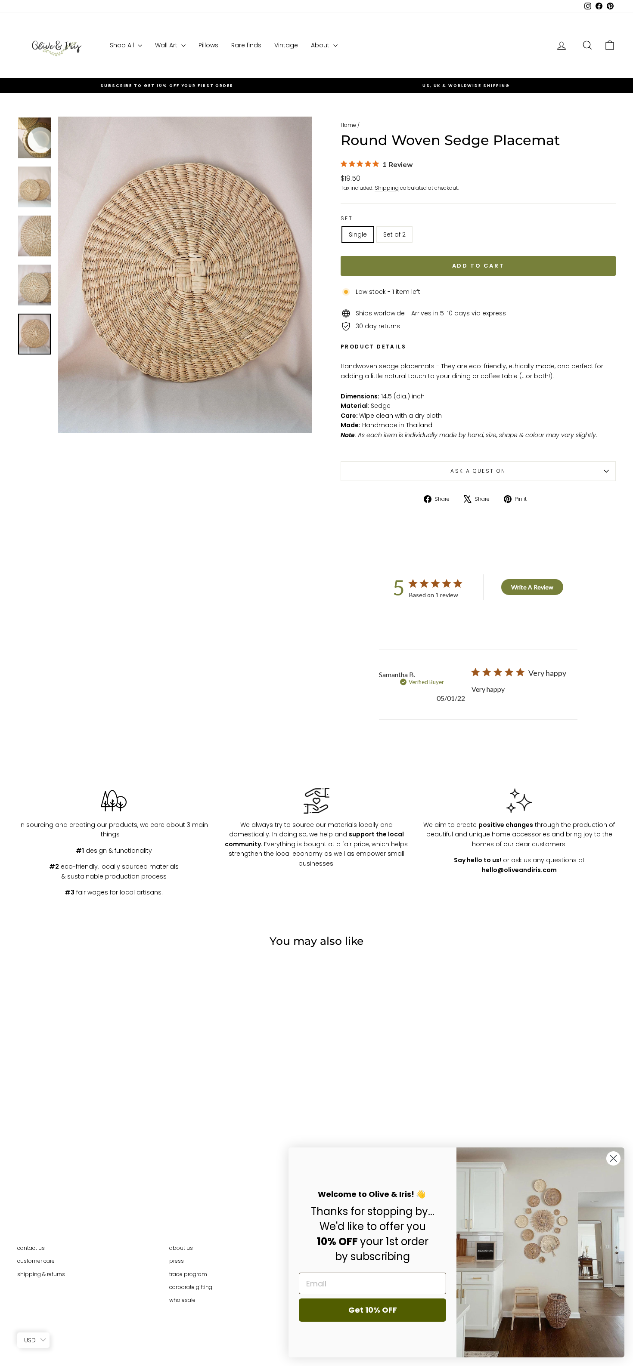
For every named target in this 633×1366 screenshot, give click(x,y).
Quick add (89, 1137)
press (176, 1260)
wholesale (182, 1300)
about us (181, 1248)
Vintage (286, 45)
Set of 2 (394, 234)
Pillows (208, 45)
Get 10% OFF (372, 1309)
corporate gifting (190, 1287)
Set (347, 218)
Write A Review (532, 587)
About (321, 45)
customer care (36, 1260)
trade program (188, 1274)
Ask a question (478, 471)
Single (358, 234)
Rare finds (246, 45)
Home (348, 125)
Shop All (123, 45)
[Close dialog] (613, 1158)
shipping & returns (41, 1274)
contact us (31, 1248)
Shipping (387, 188)
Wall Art (167, 45)
